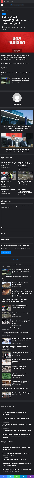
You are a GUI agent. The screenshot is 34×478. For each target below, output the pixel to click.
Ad (2, 227)
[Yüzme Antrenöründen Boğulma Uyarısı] (25, 175)
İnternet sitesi (5, 239)
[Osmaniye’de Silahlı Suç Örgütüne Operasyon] (6, 369)
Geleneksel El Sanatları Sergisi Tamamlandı (15, 388)
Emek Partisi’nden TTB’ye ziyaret (22, 393)
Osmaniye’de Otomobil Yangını (8, 190)
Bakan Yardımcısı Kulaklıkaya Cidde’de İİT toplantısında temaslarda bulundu (25, 165)
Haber (10, 10)
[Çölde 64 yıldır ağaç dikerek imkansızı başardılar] (6, 376)
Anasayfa (5, 10)
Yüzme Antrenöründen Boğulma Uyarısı (24, 182)
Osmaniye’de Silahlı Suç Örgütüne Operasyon (19, 367)
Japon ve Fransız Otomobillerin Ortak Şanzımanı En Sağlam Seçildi (21, 321)
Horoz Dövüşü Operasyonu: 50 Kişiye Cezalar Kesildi (21, 382)
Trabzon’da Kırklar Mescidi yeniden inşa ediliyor (20, 283)
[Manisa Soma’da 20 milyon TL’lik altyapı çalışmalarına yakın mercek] (6, 341)
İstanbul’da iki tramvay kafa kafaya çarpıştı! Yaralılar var (20, 270)
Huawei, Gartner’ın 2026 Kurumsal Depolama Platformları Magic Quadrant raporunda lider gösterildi (22, 292)
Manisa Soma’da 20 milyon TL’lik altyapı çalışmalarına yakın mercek (22, 340)
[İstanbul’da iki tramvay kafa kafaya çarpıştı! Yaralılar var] (5, 80)
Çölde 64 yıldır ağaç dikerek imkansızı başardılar (20, 374)
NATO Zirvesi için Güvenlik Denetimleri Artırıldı (7, 183)
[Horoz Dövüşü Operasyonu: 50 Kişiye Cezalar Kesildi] (6, 383)
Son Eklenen (17, 260)
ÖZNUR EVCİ (7, 27)
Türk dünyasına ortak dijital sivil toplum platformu (16, 73)
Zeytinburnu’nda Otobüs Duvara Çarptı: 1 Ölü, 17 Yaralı (18, 1)
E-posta (3, 233)
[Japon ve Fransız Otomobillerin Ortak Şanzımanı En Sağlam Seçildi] (6, 321)
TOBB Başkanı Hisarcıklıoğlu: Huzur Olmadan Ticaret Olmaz (25, 191)
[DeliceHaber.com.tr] (17, 5)
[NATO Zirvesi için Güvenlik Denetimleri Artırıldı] (8, 175)
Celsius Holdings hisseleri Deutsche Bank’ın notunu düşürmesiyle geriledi (15, 347)
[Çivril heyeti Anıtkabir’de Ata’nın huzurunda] (6, 354)
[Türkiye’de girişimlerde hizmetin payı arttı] (6, 362)
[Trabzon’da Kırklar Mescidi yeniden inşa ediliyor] (6, 285)
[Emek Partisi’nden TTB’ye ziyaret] (6, 395)
